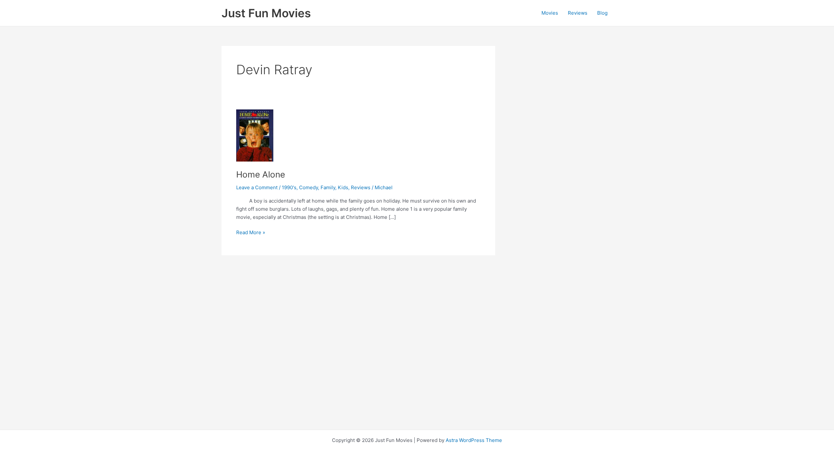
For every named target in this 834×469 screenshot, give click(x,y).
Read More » (250, 233)
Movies (549, 13)
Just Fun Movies (266, 13)
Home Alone (260, 174)
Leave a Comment (257, 187)
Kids (343, 187)
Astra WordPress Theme (474, 440)
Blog (602, 13)
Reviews (577, 13)
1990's (289, 187)
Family (328, 187)
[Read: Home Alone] (254, 135)
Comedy (308, 187)
